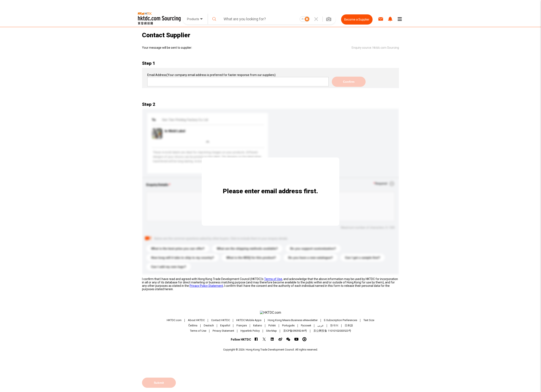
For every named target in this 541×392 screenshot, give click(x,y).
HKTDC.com (174, 320)
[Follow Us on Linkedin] (272, 339)
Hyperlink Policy (250, 330)
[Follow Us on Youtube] (296, 339)
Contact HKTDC (220, 320)
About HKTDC (196, 320)
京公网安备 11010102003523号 (332, 330)
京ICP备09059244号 (295, 330)
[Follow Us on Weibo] (280, 339)
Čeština (192, 325)
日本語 (349, 325)
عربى (320, 325)
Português (288, 325)
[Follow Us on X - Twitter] (264, 339)
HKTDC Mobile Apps (248, 320)
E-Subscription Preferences (340, 320)
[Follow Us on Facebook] (256, 339)
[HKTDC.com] (270, 313)
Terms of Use (273, 279)
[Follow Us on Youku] (304, 339)
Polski (272, 325)
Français (241, 325)
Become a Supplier (356, 19)
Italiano (257, 325)
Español (225, 325)
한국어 (334, 325)
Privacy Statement (223, 330)
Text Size (368, 320)
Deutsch (209, 325)
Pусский (306, 325)
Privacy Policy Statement (206, 285)
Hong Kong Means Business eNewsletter (293, 320)
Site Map (271, 330)
